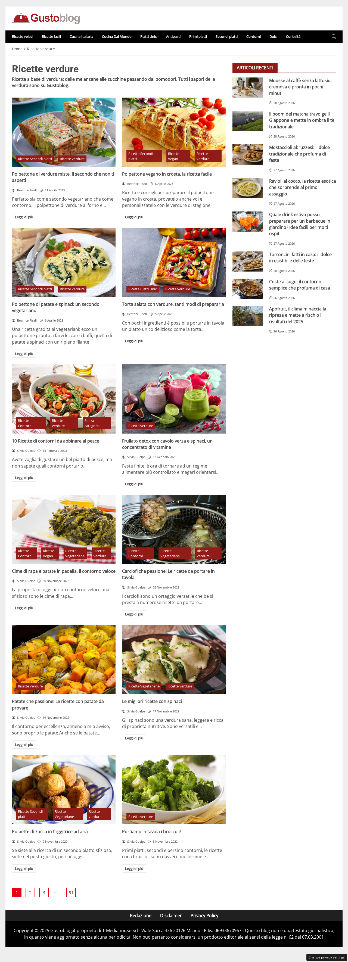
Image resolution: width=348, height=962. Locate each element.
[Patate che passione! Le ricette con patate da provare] (64, 659)
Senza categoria (92, 423)
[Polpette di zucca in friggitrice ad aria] (64, 789)
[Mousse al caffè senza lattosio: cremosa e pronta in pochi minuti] (247, 87)
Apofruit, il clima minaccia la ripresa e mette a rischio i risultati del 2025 (297, 315)
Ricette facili (51, 36)
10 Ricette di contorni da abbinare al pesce (55, 441)
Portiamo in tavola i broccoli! (151, 832)
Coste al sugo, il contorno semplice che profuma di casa (299, 285)
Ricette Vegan (173, 156)
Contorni (253, 36)
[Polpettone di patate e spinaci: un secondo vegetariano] (64, 262)
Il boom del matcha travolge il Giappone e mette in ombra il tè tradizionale (301, 120)
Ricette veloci (22, 36)
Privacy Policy (204, 916)
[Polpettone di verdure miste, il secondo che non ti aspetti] (64, 132)
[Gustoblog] (46, 18)
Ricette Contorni (25, 423)
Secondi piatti (227, 36)
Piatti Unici (148, 36)
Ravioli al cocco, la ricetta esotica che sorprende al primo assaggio (302, 187)
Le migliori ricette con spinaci (152, 701)
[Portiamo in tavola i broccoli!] (174, 789)
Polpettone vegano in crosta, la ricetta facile (167, 174)
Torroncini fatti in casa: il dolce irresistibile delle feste (300, 257)
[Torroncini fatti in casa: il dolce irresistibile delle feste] (247, 261)
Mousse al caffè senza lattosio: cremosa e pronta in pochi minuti (300, 86)
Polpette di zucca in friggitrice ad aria (50, 832)
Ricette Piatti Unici (142, 289)
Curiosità (293, 36)
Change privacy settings (327, 957)
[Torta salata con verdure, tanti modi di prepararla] (174, 262)
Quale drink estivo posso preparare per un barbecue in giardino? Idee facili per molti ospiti (299, 223)
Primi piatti (198, 36)
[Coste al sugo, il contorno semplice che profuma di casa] (247, 289)
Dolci (273, 36)
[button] (334, 36)
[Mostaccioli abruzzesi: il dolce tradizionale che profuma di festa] (247, 154)
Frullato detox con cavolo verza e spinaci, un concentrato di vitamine (167, 444)
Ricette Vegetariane (75, 553)
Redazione (140, 916)
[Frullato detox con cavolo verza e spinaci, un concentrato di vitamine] (174, 398)
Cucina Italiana (81, 36)
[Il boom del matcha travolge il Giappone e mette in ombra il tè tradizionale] (247, 121)
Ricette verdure (72, 158)
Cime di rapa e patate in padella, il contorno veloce (64, 571)
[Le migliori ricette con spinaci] (174, 659)
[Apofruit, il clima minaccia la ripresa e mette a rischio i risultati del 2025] (247, 316)
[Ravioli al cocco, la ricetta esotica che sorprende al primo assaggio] (247, 188)
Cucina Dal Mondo (117, 36)
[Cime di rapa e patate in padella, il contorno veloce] (64, 529)
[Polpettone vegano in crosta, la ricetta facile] (174, 132)
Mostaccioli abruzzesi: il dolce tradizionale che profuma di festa (299, 153)
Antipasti (173, 36)
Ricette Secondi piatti (35, 158)
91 (71, 893)
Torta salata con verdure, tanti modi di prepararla (173, 304)
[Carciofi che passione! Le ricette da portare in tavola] (174, 529)
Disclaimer (171, 916)
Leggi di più (24, 216)
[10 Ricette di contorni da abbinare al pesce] (64, 398)
